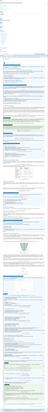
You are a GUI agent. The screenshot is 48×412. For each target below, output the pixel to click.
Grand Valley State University (8, 63)
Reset (1, 19)
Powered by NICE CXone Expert (13, 409)
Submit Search (2, 14)
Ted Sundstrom (7, 62)
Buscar (4, 55)
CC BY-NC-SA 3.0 (28, 403)
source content (18, 404)
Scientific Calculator (3, 38)
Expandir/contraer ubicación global (44, 56)
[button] (2, 43)
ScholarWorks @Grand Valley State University (17, 63)
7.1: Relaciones (8, 403)
